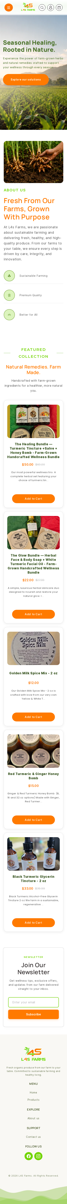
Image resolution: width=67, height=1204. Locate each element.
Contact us (33, 1136)
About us (33, 1118)
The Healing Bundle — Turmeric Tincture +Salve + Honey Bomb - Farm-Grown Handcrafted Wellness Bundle (33, 450)
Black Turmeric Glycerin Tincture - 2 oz (34, 879)
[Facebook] (29, 1156)
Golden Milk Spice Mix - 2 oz (33, 673)
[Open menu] (8, 7)
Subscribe (33, 1014)
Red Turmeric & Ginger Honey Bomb (33, 776)
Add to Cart (33, 498)
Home (33, 1092)
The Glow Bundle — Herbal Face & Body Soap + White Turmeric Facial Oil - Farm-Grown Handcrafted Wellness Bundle (33, 564)
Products (34, 1099)
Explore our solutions (26, 79)
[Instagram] (38, 1156)
